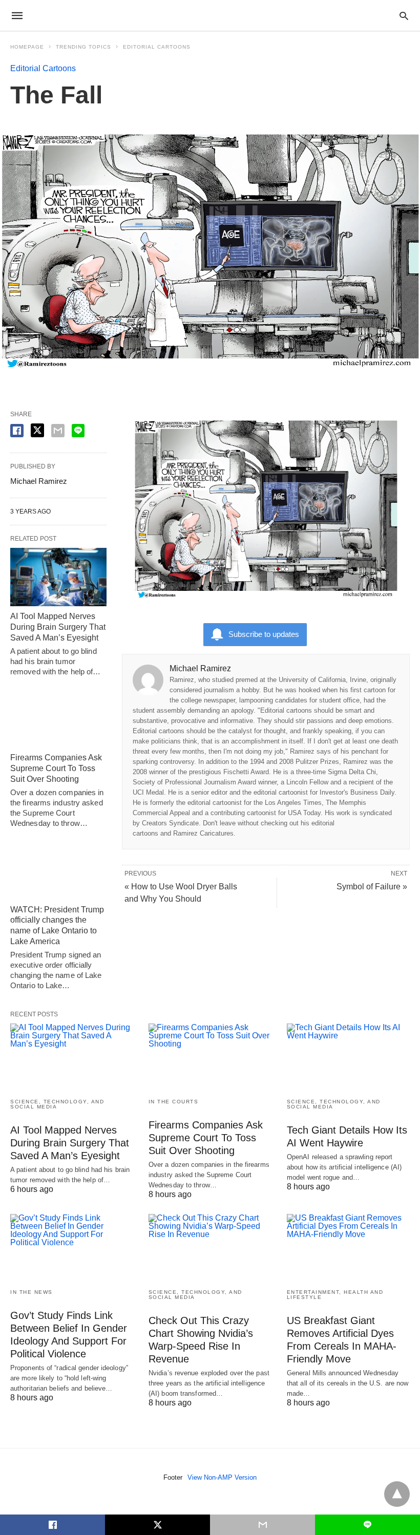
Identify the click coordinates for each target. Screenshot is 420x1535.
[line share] (78, 430)
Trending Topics (83, 47)
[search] (404, 16)
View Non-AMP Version (222, 1477)
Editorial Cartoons (157, 47)
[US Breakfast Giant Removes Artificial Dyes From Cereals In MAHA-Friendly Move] (348, 1247)
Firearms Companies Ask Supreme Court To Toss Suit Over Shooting (56, 768)
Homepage (27, 47)
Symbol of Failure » (372, 886)
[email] (262, 1525)
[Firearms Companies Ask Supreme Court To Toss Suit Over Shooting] (58, 718)
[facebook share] (17, 430)
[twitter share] (37, 430)
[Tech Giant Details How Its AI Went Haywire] (348, 1057)
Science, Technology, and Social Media (57, 1104)
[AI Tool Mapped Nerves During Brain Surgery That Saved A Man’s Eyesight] (58, 577)
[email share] (58, 430)
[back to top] (397, 1494)
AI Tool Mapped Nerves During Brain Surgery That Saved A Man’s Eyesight (58, 627)
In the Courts (174, 1101)
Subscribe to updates (263, 634)
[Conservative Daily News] (209, 15)
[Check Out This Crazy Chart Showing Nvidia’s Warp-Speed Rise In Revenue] (210, 1247)
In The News (31, 1292)
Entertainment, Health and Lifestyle (335, 1294)
